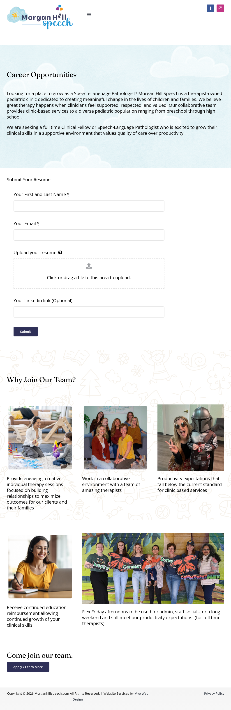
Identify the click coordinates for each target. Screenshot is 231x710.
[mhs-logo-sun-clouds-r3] (40, 7)
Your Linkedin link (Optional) (43, 301)
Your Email (26, 223)
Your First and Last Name (41, 194)
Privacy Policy (214, 693)
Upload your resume (35, 253)
